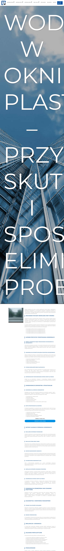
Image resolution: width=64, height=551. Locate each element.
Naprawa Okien (10, 2)
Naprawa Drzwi (28, 2)
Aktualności (43, 2)
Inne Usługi (35, 2)
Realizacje (49, 2)
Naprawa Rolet (19, 2)
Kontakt (54, 2)
